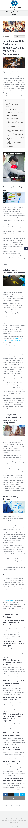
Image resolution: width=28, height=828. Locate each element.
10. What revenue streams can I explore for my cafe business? (15, 145)
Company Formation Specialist (19, 820)
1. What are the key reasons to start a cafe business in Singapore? (14, 120)
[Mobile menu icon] (26, 5)
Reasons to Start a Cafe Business (13, 108)
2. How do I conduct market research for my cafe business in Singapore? (15, 123)
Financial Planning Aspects (11, 115)
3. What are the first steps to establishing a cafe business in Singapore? (15, 126)
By (10, 805)
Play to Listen (20, 36)
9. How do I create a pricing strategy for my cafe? (15, 143)
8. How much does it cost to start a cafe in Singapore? (15, 140)
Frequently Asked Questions (12, 118)
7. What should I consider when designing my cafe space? (15, 137)
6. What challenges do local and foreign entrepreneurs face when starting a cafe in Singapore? (15, 134)
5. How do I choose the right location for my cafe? (15, 131)
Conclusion (8, 117)
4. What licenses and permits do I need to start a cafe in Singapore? (15, 128)
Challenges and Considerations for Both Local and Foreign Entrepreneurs (14, 113)
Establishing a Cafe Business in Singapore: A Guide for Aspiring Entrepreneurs (11, 104)
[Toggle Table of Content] (22, 101)
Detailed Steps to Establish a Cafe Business (13, 110)
